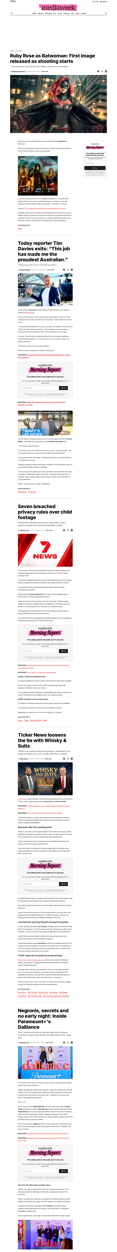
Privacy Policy (59, 393)
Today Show (22, 492)
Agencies (41, 13)
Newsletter (103, 1)
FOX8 (20, 199)
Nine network (30, 312)
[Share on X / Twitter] (102, 71)
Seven (20, 720)
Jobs (72, 13)
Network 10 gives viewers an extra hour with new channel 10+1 (48, 1133)
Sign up (63, 388)
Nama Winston (25, 270)
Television (18, 50)
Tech (54, 13)
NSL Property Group (35, 996)
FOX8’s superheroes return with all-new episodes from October (45, 208)
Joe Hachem (53, 992)
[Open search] (106, 13)
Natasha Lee (24, 530)
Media (34, 13)
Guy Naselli (63, 992)
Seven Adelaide (35, 720)
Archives (83, 13)
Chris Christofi (32, 992)
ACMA (45, 720)
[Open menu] (11, 13)
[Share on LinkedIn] (106, 71)
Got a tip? (96, 1)
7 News (26, 720)
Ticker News (22, 799)
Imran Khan (22, 992)
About (77, 13)
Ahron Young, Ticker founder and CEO (30, 960)
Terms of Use (49, 393)
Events (60, 13)
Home (12, 50)
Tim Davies (32, 492)
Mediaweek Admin (18, 71)
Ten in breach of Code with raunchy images (41, 672)
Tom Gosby (24, 759)
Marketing (48, 13)
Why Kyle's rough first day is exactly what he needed (44, 813)
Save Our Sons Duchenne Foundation (56, 996)
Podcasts (66, 13)
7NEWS (60, 573)
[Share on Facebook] (98, 71)
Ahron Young (43, 992)
